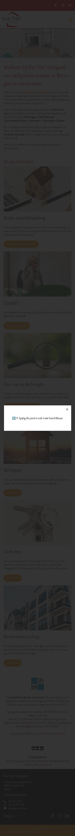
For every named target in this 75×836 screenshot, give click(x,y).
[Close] (67, 409)
